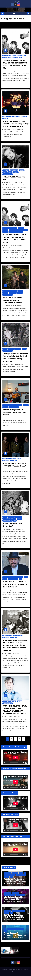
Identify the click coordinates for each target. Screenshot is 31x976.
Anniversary (7, 892)
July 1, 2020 (7, 653)
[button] (25, 13)
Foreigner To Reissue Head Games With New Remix (15, 881)
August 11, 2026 (10, 937)
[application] (15, 757)
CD (3, 55)
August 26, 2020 (9, 590)
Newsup (25, 969)
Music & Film (17, 116)
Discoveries (6, 170)
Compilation (19, 516)
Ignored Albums (14, 170)
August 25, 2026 (10, 901)
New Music (20, 290)
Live (11, 116)
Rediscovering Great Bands (18, 55)
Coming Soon (6, 116)
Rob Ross (18, 71)
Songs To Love (12, 292)
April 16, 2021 (8, 469)
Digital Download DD (9, 894)
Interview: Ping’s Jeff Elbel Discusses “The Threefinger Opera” (14, 412)
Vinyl (20, 57)
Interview (13, 405)
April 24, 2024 (8, 71)
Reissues (5, 57)
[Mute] (23, 763)
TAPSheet (5, 118)
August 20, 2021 (9, 305)
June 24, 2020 (8, 716)
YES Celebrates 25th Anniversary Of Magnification (13, 899)
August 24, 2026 (10, 919)
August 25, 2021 (9, 245)
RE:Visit (4, 172)
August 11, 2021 (9, 364)
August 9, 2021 (8, 418)
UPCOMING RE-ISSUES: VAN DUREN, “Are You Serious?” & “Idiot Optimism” (14, 584)
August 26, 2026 (10, 883)
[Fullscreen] (26, 763)
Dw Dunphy (21, 129)
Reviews (19, 458)
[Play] (5, 763)
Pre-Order (8, 55)
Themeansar (15, 971)
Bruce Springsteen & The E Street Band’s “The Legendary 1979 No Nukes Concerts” (15, 123)
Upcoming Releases (13, 57)
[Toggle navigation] (14, 13)
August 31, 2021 (9, 182)
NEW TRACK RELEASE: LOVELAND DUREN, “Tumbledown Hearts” (12, 300)
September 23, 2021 (10, 129)
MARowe (20, 883)
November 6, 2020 (9, 529)
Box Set (4, 348)
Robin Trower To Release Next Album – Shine (14, 935)
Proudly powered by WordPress (10, 969)
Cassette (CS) (15, 892)
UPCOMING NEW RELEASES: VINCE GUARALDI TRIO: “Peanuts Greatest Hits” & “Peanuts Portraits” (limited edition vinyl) (14, 645)
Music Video (24, 116)
